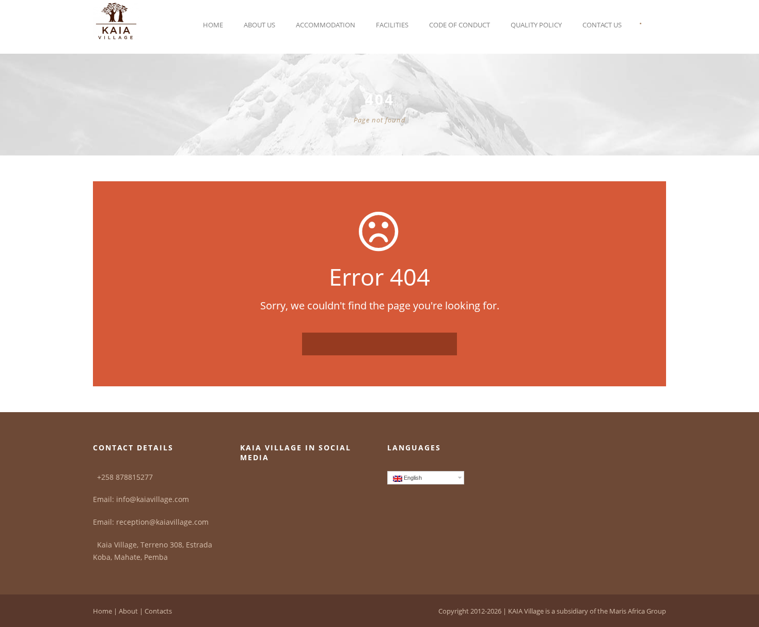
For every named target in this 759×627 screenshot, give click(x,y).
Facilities (392, 24)
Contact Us (602, 24)
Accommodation (325, 24)
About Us (259, 24)
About (128, 611)
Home (213, 24)
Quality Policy (536, 24)
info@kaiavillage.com (152, 499)
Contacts (158, 611)
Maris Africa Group (637, 611)
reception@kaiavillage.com (162, 522)
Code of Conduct (459, 24)
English (412, 478)
